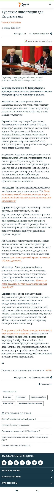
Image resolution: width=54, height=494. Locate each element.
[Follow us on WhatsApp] (28, 462)
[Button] (20, 34)
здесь (48, 370)
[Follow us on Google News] (34, 462)
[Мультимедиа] (17, 490)
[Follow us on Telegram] (22, 462)
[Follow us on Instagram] (10, 462)
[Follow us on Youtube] (4, 462)
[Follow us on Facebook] (16, 462)
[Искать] (37, 490)
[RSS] (40, 462)
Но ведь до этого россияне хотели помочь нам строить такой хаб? (24, 284)
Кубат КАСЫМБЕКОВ (11, 23)
